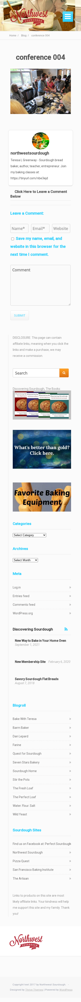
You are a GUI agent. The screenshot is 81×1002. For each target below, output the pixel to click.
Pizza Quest (21, 861)
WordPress (66, 989)
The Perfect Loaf (24, 797)
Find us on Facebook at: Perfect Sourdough (42, 844)
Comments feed (24, 604)
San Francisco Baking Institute (33, 869)
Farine (17, 745)
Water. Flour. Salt (24, 805)
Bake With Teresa (25, 719)
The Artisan (21, 878)
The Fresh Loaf (23, 788)
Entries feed (21, 596)
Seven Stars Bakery (26, 762)
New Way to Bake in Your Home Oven (40, 640)
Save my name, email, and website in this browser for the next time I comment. (38, 246)
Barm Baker (21, 727)
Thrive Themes (34, 989)
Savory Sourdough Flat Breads (37, 679)
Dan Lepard (20, 736)
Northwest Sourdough (28, 852)
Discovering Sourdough (33, 629)
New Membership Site (30, 661)
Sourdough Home (25, 771)
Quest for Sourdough (27, 753)
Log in (17, 587)
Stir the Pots (21, 779)
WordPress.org (23, 613)
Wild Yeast (20, 814)
